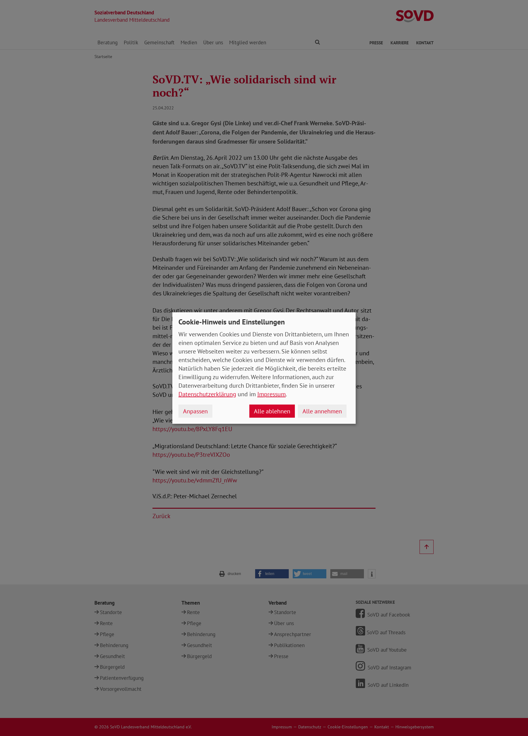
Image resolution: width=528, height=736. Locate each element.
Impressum (271, 394)
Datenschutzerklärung (207, 394)
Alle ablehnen (272, 411)
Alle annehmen (322, 411)
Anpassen (195, 411)
